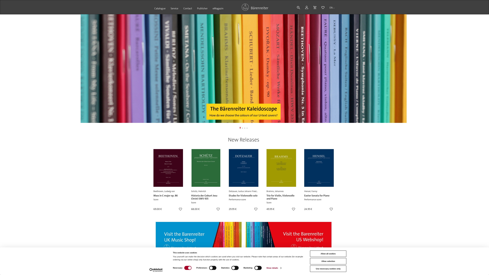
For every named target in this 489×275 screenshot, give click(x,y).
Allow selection (328, 261)
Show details (272, 268)
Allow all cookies (328, 254)
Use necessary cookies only (328, 269)
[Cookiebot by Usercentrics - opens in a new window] (156, 270)
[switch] (212, 268)
